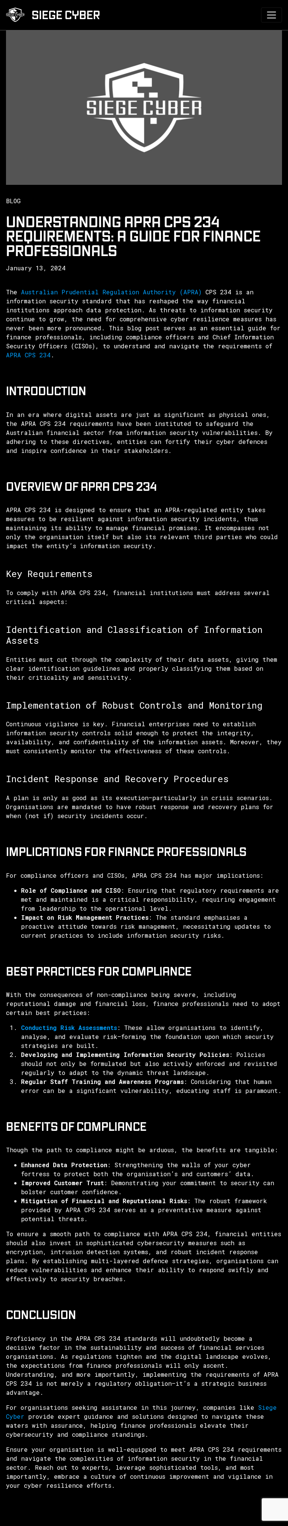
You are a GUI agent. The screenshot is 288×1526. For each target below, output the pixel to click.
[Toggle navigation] (271, 14)
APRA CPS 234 (28, 355)
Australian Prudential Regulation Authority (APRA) (111, 292)
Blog (13, 201)
